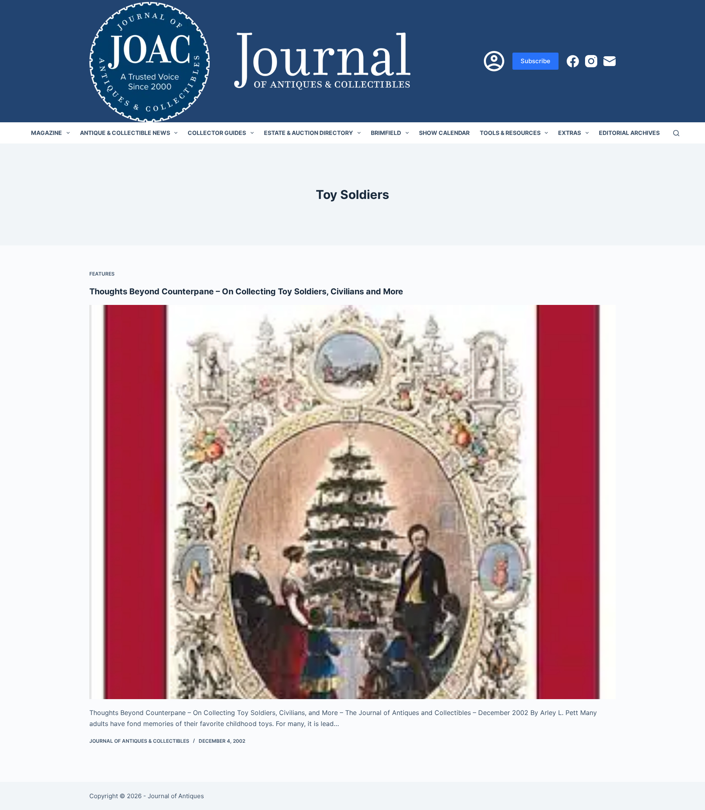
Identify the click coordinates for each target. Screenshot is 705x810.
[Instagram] (591, 61)
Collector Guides (217, 132)
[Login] (494, 61)
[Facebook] (573, 61)
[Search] (676, 133)
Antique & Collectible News (125, 132)
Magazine (46, 132)
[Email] (609, 61)
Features (102, 274)
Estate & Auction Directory (308, 132)
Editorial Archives (629, 132)
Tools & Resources (510, 132)
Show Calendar (444, 132)
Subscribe (535, 61)
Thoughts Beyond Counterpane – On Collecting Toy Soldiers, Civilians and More (246, 291)
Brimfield (386, 132)
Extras (569, 132)
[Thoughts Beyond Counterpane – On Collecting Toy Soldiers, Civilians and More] (352, 502)
